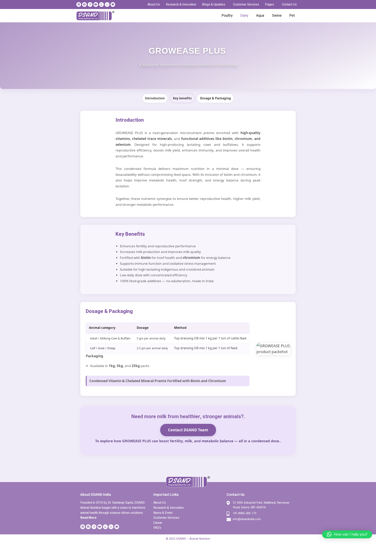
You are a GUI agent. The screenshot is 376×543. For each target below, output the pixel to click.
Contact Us (289, 4)
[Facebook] (84, 4)
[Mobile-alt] (101, 4)
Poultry (227, 15)
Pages (269, 4)
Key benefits (182, 98)
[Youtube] (95, 4)
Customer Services (246, 4)
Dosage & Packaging (215, 98)
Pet (292, 15)
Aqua (260, 15)
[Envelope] (112, 4)
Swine (277, 15)
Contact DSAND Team (188, 429)
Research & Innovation (181, 4)
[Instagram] (90, 4)
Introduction (155, 98)
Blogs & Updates (213, 4)
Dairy (244, 15)
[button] (214, 4)
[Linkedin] (78, 4)
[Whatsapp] (107, 4)
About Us (153, 4)
